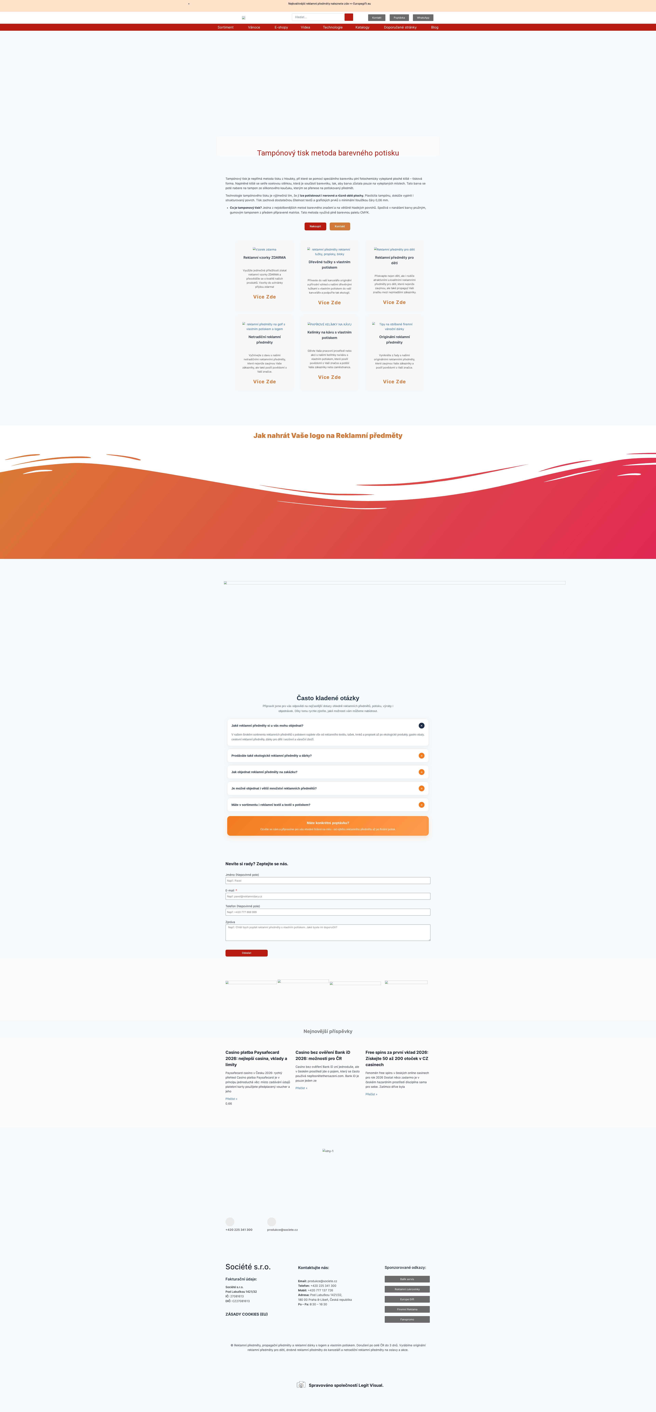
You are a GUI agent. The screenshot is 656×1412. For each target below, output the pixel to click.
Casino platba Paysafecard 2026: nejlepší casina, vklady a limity (256, 1058)
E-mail (230, 890)
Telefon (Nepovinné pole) (243, 906)
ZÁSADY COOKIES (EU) (247, 1314)
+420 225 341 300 (239, 1229)
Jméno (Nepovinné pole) (242, 874)
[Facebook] (392, 1224)
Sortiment (226, 27)
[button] (226, 27)
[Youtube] (414, 1224)
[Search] (349, 17)
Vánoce (254, 27)
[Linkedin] (425, 1224)
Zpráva (230, 922)
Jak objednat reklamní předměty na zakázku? (327, 772)
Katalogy (363, 27)
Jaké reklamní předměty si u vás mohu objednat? (327, 725)
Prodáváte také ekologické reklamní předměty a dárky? (327, 756)
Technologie (333, 27)
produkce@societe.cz (282, 1229)
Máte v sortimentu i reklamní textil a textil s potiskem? (327, 805)
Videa (305, 27)
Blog (434, 27)
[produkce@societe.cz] (271, 1221)
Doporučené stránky (400, 27)
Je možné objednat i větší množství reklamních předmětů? (327, 788)
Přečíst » (231, 1099)
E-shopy (281, 27)
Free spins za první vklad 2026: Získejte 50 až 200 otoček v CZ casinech (397, 1058)
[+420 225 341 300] (230, 1221)
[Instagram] (403, 1224)
